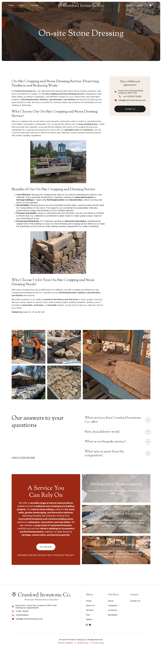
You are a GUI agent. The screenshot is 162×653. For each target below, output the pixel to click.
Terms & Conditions (65, 643)
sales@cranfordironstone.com (132, 100)
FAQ (88, 615)
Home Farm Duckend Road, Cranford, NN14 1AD (130, 92)
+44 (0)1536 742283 (132, 96)
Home (11, 5)
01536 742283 (22, 611)
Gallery (89, 619)
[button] (22, 5)
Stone (21, 5)
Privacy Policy (98, 643)
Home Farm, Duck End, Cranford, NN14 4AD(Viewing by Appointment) (36, 606)
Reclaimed (112, 615)
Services (34, 5)
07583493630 (22, 615)
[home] (81, 5)
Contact (128, 5)
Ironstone (112, 610)
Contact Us (135, 601)
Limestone (112, 605)
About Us (90, 605)
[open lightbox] (28, 347)
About (140, 5)
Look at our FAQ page (23, 458)
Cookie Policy (82, 643)
